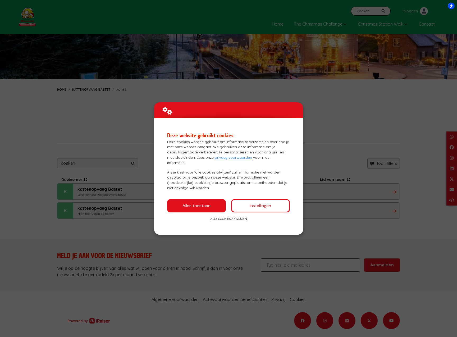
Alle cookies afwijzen (228, 219)
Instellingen (260, 205)
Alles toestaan (196, 205)
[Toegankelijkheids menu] (451, 6)
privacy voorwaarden (233, 157)
